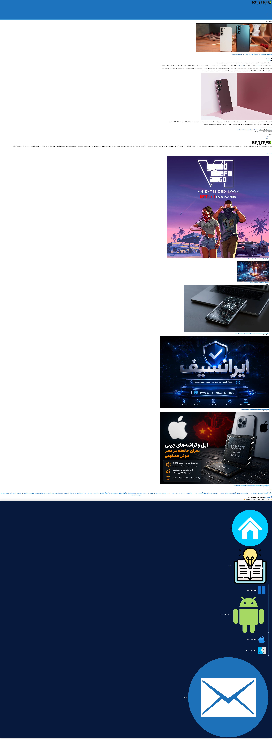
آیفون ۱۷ (258, 493)
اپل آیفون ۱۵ (246, 493)
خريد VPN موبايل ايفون (218, 493)
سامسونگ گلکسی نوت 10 (68, 493)
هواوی (41, 493)
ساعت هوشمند (141, 493)
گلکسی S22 (241, 65)
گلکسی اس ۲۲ (240, 129)
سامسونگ (258, 65)
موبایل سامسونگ (246, 129)
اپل (255, 493)
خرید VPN (139, 494)
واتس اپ (31, 493)
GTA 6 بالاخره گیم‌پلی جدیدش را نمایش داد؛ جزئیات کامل (258, 258)
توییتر (223, 493)
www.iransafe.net (268, 497)
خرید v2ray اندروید (198, 493)
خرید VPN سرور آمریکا (165, 493)
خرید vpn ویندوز (152, 493)
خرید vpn (268, 126)
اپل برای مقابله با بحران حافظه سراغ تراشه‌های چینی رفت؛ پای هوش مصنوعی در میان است (251, 485)
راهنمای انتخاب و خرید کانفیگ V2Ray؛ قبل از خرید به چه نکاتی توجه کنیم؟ (255, 409)
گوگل (2, 493)
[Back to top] (271, 496)
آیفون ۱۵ (261, 493)
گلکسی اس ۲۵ (18, 493)
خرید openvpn (211, 493)
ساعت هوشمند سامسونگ (133, 493)
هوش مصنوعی (36, 493)
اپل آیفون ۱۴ (251, 493)
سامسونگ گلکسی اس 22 (103, 493)
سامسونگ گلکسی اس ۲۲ (255, 129)
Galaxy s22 (270, 129)
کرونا (28, 493)
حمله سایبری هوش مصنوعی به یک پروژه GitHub (259, 282)
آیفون (270, 493)
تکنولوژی (269, 60)
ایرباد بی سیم (241, 493)
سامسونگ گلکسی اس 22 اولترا (90, 493)
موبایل (51, 493)
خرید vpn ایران (172, 493)
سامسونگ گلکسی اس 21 (114, 493)
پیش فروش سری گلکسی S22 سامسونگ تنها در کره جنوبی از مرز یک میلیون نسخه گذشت (252, 54)
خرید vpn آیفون (191, 493)
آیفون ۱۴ (266, 493)
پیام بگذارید (268, 58)
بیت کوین (227, 493)
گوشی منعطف (5, 493)
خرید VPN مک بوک (158, 493)
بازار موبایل (231, 493)
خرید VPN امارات (178, 493)
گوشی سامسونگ (11, 493)
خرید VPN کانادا (146, 493)
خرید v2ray (204, 493)
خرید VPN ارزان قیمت (184, 493)
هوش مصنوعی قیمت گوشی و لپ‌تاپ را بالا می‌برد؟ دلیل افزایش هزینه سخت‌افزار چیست (252, 333)
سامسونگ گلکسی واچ (59, 493)
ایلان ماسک (236, 493)
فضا (54, 493)
